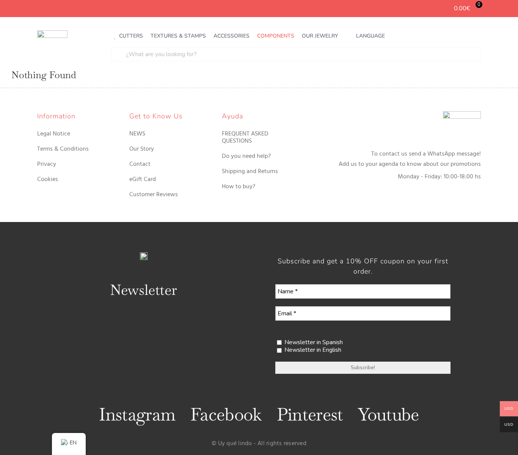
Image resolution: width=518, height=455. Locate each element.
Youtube (388, 414)
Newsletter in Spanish (313, 342)
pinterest (310, 414)
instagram (137, 414)
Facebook (225, 414)
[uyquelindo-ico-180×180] (52, 33)
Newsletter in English (312, 350)
